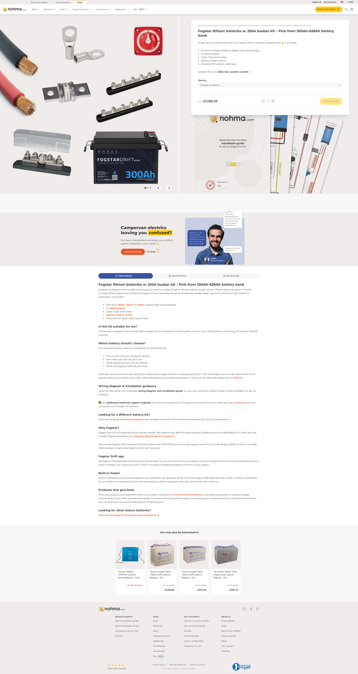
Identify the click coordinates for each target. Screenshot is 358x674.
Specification (179, 275)
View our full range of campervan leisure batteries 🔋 (129, 515)
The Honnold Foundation (187, 494)
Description (125, 275)
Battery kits (230, 25)
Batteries (157, 626)
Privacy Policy (159, 665)
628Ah (140, 305)
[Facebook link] (251, 609)
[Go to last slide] (158, 188)
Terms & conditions (177, 665)
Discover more (133, 252)
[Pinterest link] (258, 609)
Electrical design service (127, 626)
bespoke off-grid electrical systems (154, 436)
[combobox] (342, 2)
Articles (119, 636)
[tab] (145, 188)
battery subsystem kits (136, 419)
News (224, 641)
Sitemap (226, 651)
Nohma (238, 377)
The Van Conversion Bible (196, 621)
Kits (222, 25)
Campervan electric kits (126, 631)
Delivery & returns (197, 665)
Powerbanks (159, 646)
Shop (80, 2)
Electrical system (39, 2)
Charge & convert (161, 636)
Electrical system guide (126, 621)
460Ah (130, 305)
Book (155, 621)
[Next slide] (169, 188)
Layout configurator (193, 641)
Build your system (326, 9)
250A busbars (117, 308)
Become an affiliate (231, 631)
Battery (202, 80)
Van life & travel (191, 636)
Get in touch (228, 646)
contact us (240, 402)
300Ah (121, 305)
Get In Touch (330, 2)
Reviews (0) (232, 275)
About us (316, 2)
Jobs (224, 626)
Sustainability (228, 621)
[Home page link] (14, 9)
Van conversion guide (194, 626)
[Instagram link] (245, 609)
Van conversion (62, 2)
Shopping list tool (192, 646)
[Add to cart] (352, 9)
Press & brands (229, 636)
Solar (155, 631)
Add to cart (331, 101)
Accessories (159, 651)
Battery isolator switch (119, 315)
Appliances (158, 641)
